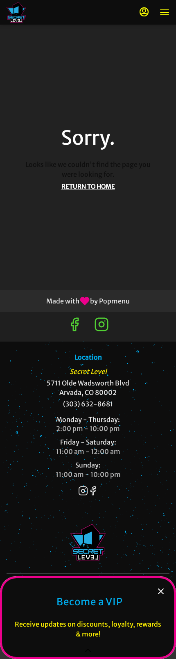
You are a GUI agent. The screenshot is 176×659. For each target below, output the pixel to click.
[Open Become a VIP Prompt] (88, 650)
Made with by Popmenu (68, 300)
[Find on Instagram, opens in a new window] (101, 326)
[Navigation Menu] (165, 12)
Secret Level (88, 542)
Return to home (88, 186)
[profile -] (144, 12)
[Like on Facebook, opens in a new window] (74, 326)
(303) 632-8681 (88, 404)
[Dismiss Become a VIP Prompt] (161, 591)
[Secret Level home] (43, 12)
